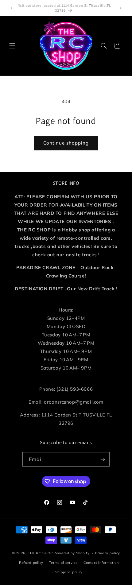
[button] (12, 45)
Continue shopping (66, 143)
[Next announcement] (120, 8)
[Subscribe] (102, 459)
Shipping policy (69, 572)
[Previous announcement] (11, 8)
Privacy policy (107, 553)
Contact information (101, 562)
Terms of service (63, 562)
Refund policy (31, 562)
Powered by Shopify (72, 553)
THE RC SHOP (41, 553)
